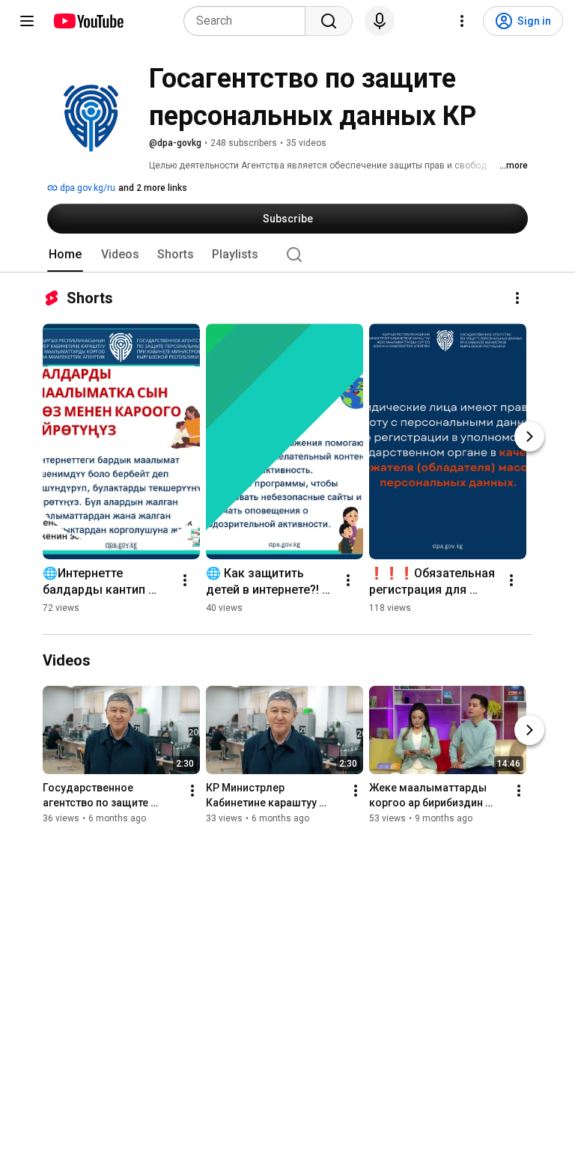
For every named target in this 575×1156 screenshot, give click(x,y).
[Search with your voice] (380, 21)
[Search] (329, 21)
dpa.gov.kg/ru (86, 188)
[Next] (529, 436)
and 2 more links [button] (152, 188)
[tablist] (287, 255)
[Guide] (27, 21)
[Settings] (462, 21)
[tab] (65, 255)
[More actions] (517, 298)
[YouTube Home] (88, 21)
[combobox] (249, 21)
